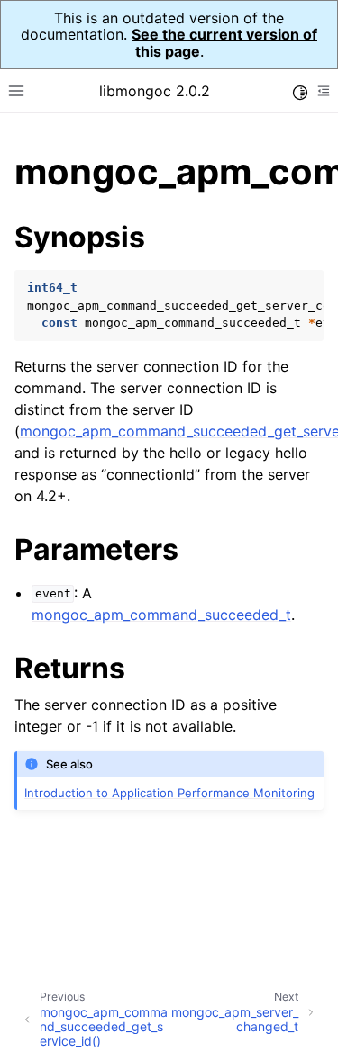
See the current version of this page (224, 42)
